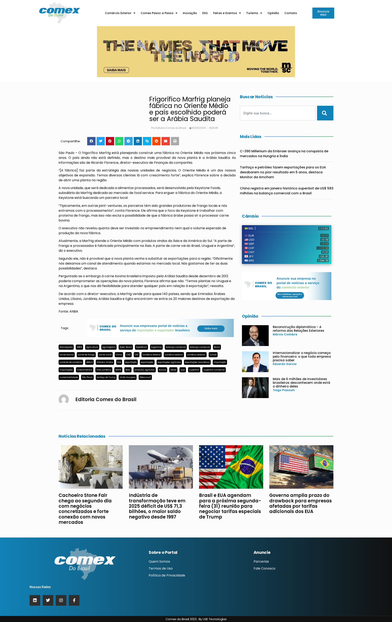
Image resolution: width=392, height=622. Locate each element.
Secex (173, 369)
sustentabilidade (69, 377)
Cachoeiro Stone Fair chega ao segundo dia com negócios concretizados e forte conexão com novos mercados (85, 508)
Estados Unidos (105, 362)
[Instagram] (61, 600)
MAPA (118, 369)
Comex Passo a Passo (157, 13)
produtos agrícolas (145, 369)
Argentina (156, 347)
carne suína (105, 354)
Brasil (217, 347)
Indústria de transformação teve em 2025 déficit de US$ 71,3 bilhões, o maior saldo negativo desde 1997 (157, 506)
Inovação (190, 13)
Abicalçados (66, 347)
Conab (213, 354)
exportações (147, 362)
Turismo (252, 13)
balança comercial (176, 347)
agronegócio (109, 347)
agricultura (92, 347)
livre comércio (103, 369)
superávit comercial (214, 369)
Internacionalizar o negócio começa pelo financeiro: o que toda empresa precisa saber (302, 356)
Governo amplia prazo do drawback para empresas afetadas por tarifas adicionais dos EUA (300, 503)
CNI (136, 354)
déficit (89, 362)
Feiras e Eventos (225, 13)
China (119, 354)
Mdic (127, 369)
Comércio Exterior (118, 13)
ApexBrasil (141, 347)
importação (220, 362)
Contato (290, 13)
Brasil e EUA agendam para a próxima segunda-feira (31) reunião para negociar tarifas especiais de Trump (230, 506)
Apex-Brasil (126, 347)
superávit (194, 369)
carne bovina (67, 354)
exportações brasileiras (197, 362)
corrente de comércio (71, 362)
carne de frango (86, 354)
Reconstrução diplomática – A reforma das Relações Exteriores (298, 329)
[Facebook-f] (74, 600)
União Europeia (128, 377)
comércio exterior (152, 354)
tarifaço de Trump (106, 377)
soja (182, 369)
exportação (131, 362)
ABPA (79, 347)
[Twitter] (48, 600)
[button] (91, 141)
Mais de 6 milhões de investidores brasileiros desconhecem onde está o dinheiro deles (301, 382)
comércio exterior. (196, 354)
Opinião (273, 13)
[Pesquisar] (325, 113)
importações (66, 369)
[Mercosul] (145, 377)
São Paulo (87, 377)
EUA (119, 362)
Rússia (162, 369)
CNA (128, 354)
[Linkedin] (35, 600)
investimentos (84, 369)
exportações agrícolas (169, 362)
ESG (205, 13)
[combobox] (277, 113)
